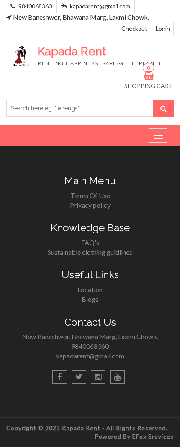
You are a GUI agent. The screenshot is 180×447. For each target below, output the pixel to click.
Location (90, 289)
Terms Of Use (90, 195)
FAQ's (90, 242)
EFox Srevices (153, 436)
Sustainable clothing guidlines (90, 252)
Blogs (90, 299)
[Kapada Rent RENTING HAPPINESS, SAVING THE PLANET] (21, 56)
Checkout (134, 28)
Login (163, 28)
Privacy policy (90, 205)
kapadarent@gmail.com (100, 6)
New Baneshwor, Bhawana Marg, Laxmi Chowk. (80, 17)
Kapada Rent (82, 427)
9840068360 (34, 6)
